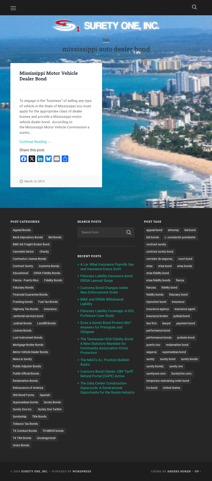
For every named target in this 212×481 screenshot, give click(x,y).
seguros (151, 352)
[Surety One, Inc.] (106, 26)
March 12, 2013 (34, 181)
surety (150, 359)
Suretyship (19, 416)
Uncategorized (46, 438)
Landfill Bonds (46, 323)
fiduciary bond (178, 294)
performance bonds (159, 337)
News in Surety (22, 359)
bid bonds (152, 237)
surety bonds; (155, 366)
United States (171, 387)
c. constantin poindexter (180, 237)
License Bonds (22, 330)
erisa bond (165, 266)
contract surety (156, 244)
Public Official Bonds (26, 373)
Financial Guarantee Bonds (30, 294)
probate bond (186, 337)
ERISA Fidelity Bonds (47, 273)
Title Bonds (39, 416)
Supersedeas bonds (25, 402)
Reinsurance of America (28, 387)
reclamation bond (177, 344)
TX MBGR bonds (53, 430)
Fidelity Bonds (53, 280)
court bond (185, 258)
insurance (178, 301)
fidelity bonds (155, 294)
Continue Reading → (35, 142)
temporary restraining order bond (167, 380)
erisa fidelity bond (157, 273)
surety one (176, 366)
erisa (149, 266)
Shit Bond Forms (23, 395)
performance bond (158, 330)
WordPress (81, 471)
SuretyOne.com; (181, 373)
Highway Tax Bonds (25, 309)
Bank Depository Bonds (28, 237)
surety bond (167, 359)
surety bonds (189, 359)
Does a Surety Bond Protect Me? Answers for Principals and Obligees (105, 327)
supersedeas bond (174, 352)
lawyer (166, 323)
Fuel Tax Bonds (48, 301)
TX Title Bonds (22, 438)
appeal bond (154, 230)
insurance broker (157, 316)
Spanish (45, 395)
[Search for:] (106, 232)
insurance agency (157, 309)
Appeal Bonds (22, 230)
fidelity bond (169, 287)
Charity (44, 251)
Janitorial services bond (28, 316)
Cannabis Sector (23, 251)
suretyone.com (156, 373)
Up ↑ (198, 471)
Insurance (50, 309)
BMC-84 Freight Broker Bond (31, 244)
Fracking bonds (23, 301)
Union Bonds (21, 445)
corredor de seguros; (159, 258)
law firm (151, 323)
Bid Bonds (54, 237)
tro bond (151, 387)
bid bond (190, 230)
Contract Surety (23, 266)
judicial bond (181, 316)
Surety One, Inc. (34, 471)
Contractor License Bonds (29, 258)
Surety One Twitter (50, 409)
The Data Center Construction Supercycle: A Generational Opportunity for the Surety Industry (107, 387)
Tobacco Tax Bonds (25, 423)
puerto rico (153, 344)
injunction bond (156, 301)
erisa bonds (184, 266)
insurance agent (185, 309)
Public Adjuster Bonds (27, 366)
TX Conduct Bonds (25, 430)
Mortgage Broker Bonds (28, 344)
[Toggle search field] (194, 7)
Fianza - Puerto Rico (26, 280)
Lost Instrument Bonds (27, 337)
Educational (20, 273)
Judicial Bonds (22, 323)
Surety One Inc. (22, 409)
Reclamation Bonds (25, 380)
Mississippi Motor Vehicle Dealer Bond (48, 76)
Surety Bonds (52, 402)
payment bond (185, 323)
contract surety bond (159, 251)
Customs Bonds (49, 266)
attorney (173, 230)
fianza (180, 280)
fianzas (151, 287)
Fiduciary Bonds (23, 287)
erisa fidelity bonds (158, 280)
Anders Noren (179, 471)
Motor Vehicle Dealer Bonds (30, 352)
